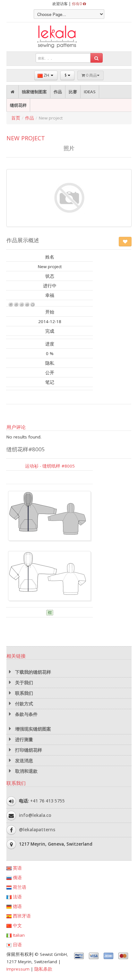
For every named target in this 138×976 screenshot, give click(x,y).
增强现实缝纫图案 (32, 729)
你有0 (77, 3)
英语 (17, 868)
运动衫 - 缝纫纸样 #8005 (50, 466)
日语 (17, 945)
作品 (58, 92)
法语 (17, 897)
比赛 (73, 92)
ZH (46, 75)
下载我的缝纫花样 (32, 672)
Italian (18, 935)
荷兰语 (19, 887)
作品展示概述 (22, 240)
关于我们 (23, 683)
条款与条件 (26, 714)
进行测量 (23, 739)
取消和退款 (26, 771)
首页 (15, 118)
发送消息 (23, 760)
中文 (17, 925)
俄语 (17, 877)
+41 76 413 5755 (47, 801)
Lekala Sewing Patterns (69, 37)
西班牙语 (21, 916)
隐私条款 (43, 969)
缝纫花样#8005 (25, 449)
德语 (17, 906)
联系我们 (23, 693)
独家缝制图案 (34, 92)
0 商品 (91, 75)
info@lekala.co (35, 815)
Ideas (90, 92)
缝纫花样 (18, 105)
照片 (69, 148)
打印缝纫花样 (28, 750)
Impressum (18, 969)
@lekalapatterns (37, 830)
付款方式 (23, 704)
